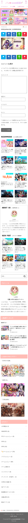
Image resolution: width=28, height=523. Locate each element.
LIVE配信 (5, 426)
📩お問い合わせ (20, 6)
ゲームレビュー (4, 6)
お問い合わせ (14, 516)
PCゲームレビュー (7, 436)
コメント (4, 75)
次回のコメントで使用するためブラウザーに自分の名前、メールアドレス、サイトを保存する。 (14, 123)
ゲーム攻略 (12, 6)
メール (4, 104)
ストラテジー (6, 471)
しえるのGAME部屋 (15, 519)
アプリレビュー (6, 456)
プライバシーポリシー (10, 514)
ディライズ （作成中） (8, 477)
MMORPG (5, 431)
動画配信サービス (7, 492)
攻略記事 (5, 497)
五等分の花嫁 (6, 482)
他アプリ (4, 487)
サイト (3, 112)
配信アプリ (5, 502)
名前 (3, 96)
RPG (3, 441)
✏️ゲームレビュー (8, 451)
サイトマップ (20, 514)
